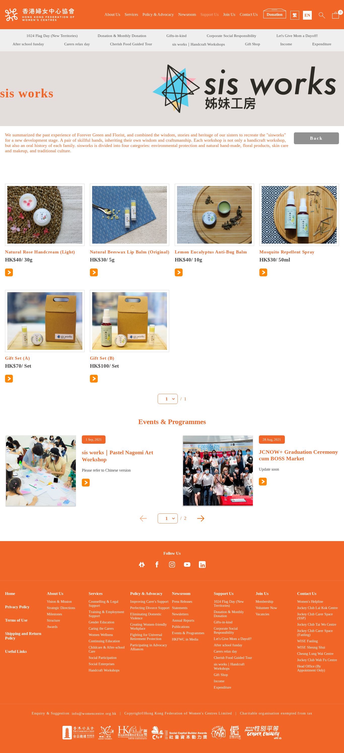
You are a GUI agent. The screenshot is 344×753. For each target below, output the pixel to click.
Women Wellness (101, 635)
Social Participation (103, 658)
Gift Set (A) (17, 358)
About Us (112, 14)
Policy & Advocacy (158, 14)
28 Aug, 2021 (272, 439)
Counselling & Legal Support (103, 604)
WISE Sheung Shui (311, 647)
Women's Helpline (310, 602)
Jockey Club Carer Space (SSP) (315, 616)
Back (316, 138)
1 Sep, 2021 (94, 439)
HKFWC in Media (185, 639)
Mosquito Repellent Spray (287, 251)
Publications (180, 627)
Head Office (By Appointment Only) (311, 668)
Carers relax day (77, 44)
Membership (264, 602)
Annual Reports (183, 620)
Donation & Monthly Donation (122, 36)
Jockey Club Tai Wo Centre (316, 624)
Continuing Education (104, 641)
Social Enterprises (101, 664)
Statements (179, 608)
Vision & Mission (59, 602)
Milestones (54, 614)
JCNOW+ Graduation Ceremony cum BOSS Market (298, 455)
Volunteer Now (266, 608)
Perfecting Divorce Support (149, 608)
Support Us (209, 14)
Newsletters (180, 614)
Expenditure (321, 44)
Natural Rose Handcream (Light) (40, 251)
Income (286, 44)
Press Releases (182, 602)
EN (307, 15)
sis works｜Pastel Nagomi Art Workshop (117, 456)
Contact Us (249, 14)
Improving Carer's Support (149, 602)
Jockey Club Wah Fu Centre (317, 660)
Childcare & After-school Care (107, 649)
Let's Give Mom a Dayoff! (297, 36)
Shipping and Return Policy (23, 635)
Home (10, 593)
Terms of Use (16, 620)
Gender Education (101, 622)
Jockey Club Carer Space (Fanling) (315, 633)
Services (131, 14)
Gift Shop (252, 44)
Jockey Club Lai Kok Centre (317, 608)
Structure (53, 620)
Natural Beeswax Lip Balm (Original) (129, 251)
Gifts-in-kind (176, 36)
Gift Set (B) (102, 358)
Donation (275, 14)
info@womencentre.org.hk (94, 714)
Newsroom (187, 14)
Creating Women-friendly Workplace (148, 626)
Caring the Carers (101, 628)
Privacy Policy (17, 607)
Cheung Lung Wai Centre (315, 654)
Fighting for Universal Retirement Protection (146, 637)
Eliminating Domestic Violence (145, 616)
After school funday (28, 44)
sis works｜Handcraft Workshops (198, 44)
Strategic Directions (61, 608)
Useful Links (16, 651)
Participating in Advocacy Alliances (148, 647)
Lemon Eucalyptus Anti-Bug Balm (211, 251)
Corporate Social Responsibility (231, 36)
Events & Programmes (188, 633)
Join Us (229, 14)
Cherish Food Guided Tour (131, 44)
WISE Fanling (307, 641)
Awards (52, 627)
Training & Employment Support (106, 614)
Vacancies (262, 614)
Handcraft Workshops (104, 670)
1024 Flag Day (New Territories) (52, 36)
